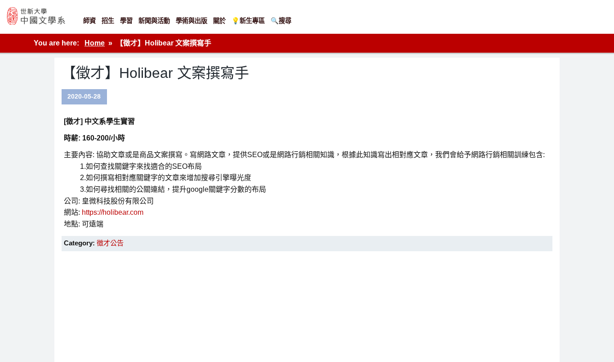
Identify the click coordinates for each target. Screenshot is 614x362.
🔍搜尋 (281, 20)
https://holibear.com (112, 212)
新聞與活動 (154, 20)
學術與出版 (191, 20)
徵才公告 (110, 243)
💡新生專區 (248, 20)
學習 (126, 20)
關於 (219, 20)
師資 (89, 20)
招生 (108, 20)
